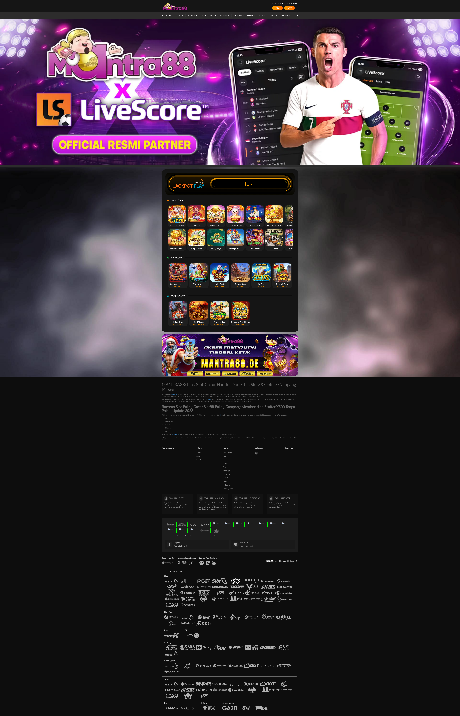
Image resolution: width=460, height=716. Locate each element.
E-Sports (272, 15)
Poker (261, 15)
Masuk (277, 8)
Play (199, 186)
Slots (179, 15)
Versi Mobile (293, 3)
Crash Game (237, 15)
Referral (198, 460)
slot (221, 415)
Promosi (198, 453)
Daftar (289, 8)
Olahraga (224, 15)
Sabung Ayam (286, 15)
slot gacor (174, 394)
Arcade (250, 15)
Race (203, 15)
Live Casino (191, 15)
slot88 (209, 399)
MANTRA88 (176, 434)
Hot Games (169, 15)
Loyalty (197, 456)
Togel (212, 15)
